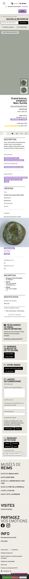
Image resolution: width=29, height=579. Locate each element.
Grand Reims (14, 550)
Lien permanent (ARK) (9, 450)
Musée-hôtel (10, 494)
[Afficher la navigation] (4, 3)
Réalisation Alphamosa (7, 553)
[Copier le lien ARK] (23, 453)
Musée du (12, 487)
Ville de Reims (4, 550)
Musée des (9, 474)
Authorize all (7, 577)
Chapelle (7, 491)
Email (15, 446)
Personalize (23, 577)
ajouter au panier (9, 27)
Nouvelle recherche (17, 19)
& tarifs (8, 538)
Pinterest (8, 446)
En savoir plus (25, 6)
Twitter (7, 443)
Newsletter (4, 541)
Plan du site (4, 565)
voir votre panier (23, 27)
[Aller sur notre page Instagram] (8, 525)
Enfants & (6, 509)
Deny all (15, 577)
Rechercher (23, 23)
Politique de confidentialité (8, 561)
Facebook (15, 443)
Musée (22, 11)
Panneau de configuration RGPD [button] (9, 568)
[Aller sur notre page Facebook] (3, 525)
